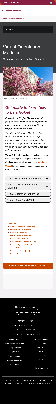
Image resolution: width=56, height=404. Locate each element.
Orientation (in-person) (20, 229)
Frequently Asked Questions (23, 245)
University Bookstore (41, 364)
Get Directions (23, 325)
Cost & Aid (42, 344)
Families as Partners (19, 239)
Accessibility (14, 364)
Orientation (12, 223)
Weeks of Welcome (18, 232)
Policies (42, 352)
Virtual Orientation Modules (13, 19)
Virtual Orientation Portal (28, 266)
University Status (14, 340)
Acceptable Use (14, 352)
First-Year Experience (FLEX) (23, 242)
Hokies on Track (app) (20, 251)
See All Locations (25, 330)
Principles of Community (14, 344)
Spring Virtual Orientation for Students (22, 186)
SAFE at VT (41, 348)
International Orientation (21, 236)
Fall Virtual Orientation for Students (25, 178)
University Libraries (14, 360)
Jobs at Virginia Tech (41, 368)
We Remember (15, 356)
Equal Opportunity (41, 356)
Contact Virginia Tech (28, 334)
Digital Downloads (18, 254)
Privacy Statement (14, 348)
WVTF (41, 360)
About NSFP (15, 248)
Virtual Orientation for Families (23, 194)
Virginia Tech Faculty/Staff (21, 200)
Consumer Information (41, 340)
